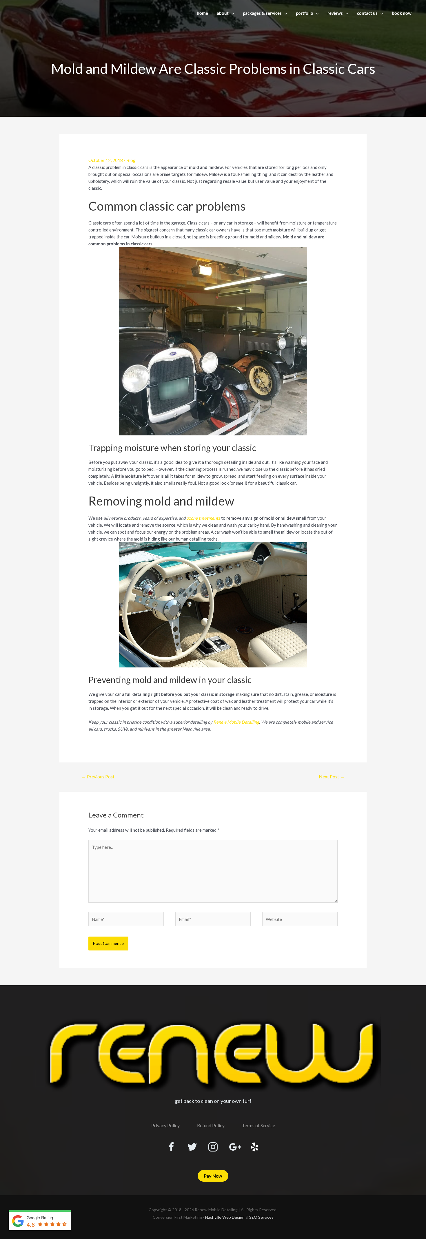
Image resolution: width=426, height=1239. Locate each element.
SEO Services (261, 1217)
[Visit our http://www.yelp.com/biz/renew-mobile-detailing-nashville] (254, 1147)
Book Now (402, 13)
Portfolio (304, 13)
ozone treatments (203, 518)
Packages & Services (262, 13)
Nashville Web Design (225, 1217)
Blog (131, 160)
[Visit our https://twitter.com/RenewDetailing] (192, 1147)
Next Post (332, 776)
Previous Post (97, 776)
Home (202, 13)
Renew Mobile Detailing (236, 722)
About (223, 13)
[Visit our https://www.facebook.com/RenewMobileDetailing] (171, 1147)
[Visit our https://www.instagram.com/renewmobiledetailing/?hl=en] (213, 1147)
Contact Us (367, 13)
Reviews (335, 13)
